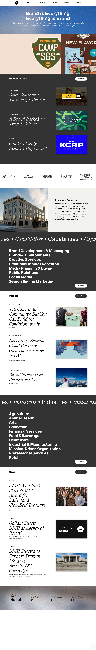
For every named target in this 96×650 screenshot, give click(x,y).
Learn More (82, 285)
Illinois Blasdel (56, 597)
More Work (81, 78)
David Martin (36, 597)
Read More (81, 296)
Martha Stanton (77, 597)
